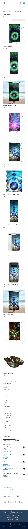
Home (4, 11)
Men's (5, 394)
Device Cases (7, 436)
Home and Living (7, 430)
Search (17, 440)
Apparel (5, 385)
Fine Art (4, 420)
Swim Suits (7, 417)
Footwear (6, 387)
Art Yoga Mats (7, 434)
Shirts (6, 400)
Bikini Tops (7, 406)
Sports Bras (8, 413)
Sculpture (6, 423)
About (20, 512)
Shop (7, 11)
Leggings (7, 398)
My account (13, 519)
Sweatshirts (8, 402)
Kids (5, 392)
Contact (13, 514)
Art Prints (6, 421)
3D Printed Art (8, 425)
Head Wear (6, 389)
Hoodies (7, 396)
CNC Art (7, 427)
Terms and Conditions (13, 516)
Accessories (7, 431)
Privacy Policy (13, 518)
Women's (6, 404)
